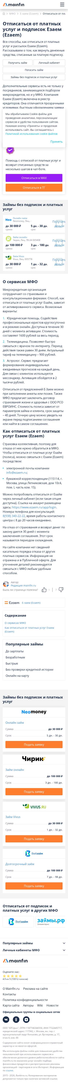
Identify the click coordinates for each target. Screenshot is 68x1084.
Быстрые (12, 663)
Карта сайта (11, 1005)
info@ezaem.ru (16, 473)
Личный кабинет (49, 62)
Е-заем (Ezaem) (31, 602)
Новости (52, 1005)
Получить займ (17, 62)
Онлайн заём (20, 218)
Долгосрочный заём (19, 864)
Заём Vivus (18, 256)
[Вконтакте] (6, 1019)
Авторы (28, 1005)
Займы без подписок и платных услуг (34, 77)
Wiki (40, 1005)
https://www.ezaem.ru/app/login (34, 507)
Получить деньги (59, 223)
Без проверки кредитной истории (29, 670)
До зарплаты (15, 651)
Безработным (15, 657)
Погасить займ (34, 70)
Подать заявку (34, 745)
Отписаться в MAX (34, 178)
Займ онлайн (20, 237)
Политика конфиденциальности (25, 999)
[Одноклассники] (16, 1019)
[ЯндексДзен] (26, 1019)
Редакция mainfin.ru (23, 585)
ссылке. (10, 1070)
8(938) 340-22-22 (14, 516)
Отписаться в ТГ (34, 188)
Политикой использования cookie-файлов (31, 133)
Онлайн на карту (17, 676)
